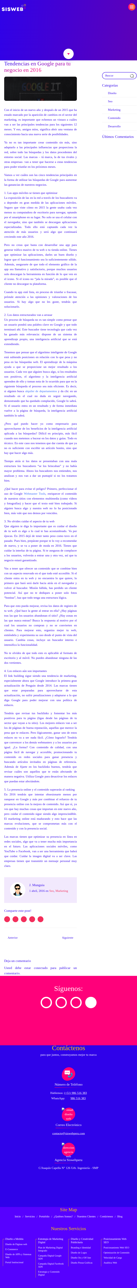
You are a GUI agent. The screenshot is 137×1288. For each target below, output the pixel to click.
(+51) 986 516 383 (75, 1093)
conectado (41, 968)
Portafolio (44, 1216)
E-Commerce (11, 1249)
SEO (116, 1247)
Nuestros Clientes (86, 1216)
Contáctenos (106, 1216)
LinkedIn (24, 919)
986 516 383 (78, 1098)
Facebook (15, 919)
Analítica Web (110, 1262)
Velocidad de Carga (113, 1257)
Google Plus (32, 919)
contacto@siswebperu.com (68, 1133)
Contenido (114, 118)
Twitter (7, 919)
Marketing (61, 890)
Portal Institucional (14, 1262)
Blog (119, 1216)
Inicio (18, 1216)
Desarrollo (114, 126)
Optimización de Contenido (116, 1252)
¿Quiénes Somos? (63, 1216)
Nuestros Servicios (68, 1228)
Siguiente (67, 937)
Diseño (112, 93)
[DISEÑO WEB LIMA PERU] (14, 7)
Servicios (30, 1216)
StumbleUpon (40, 919)
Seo (51, 890)
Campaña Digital (49, 1257)
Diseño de (16, 1244)
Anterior (13, 937)
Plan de (50, 1249)
